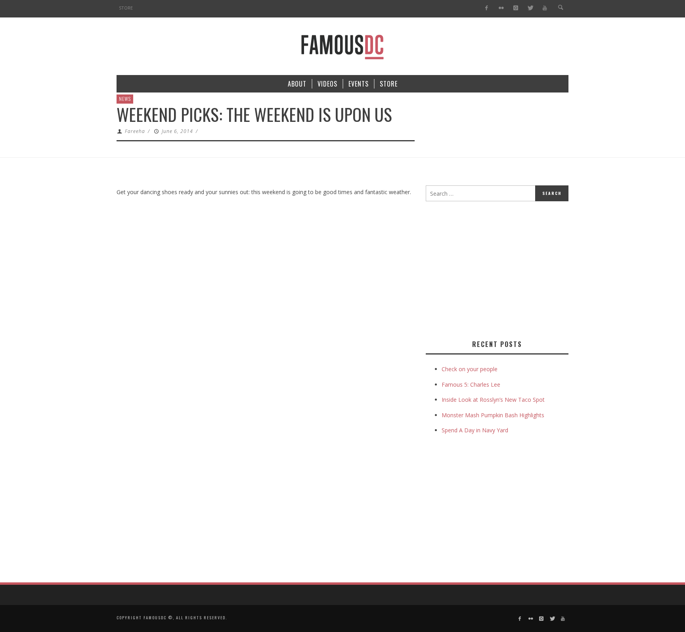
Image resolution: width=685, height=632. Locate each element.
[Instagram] (515, 8)
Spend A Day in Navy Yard (475, 430)
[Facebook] (486, 8)
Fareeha (135, 131)
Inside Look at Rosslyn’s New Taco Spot (493, 399)
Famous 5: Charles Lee (471, 384)
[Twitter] (530, 8)
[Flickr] (501, 8)
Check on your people (470, 369)
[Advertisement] (492, 268)
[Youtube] (545, 8)
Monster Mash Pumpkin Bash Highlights (493, 415)
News (125, 98)
